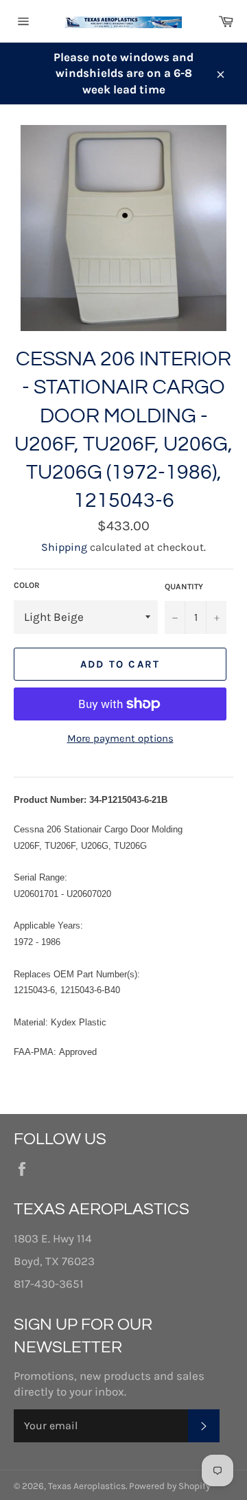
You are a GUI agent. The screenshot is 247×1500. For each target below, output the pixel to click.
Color (27, 585)
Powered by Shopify (169, 1486)
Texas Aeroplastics (87, 1486)
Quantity (184, 586)
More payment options (120, 738)
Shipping (64, 547)
